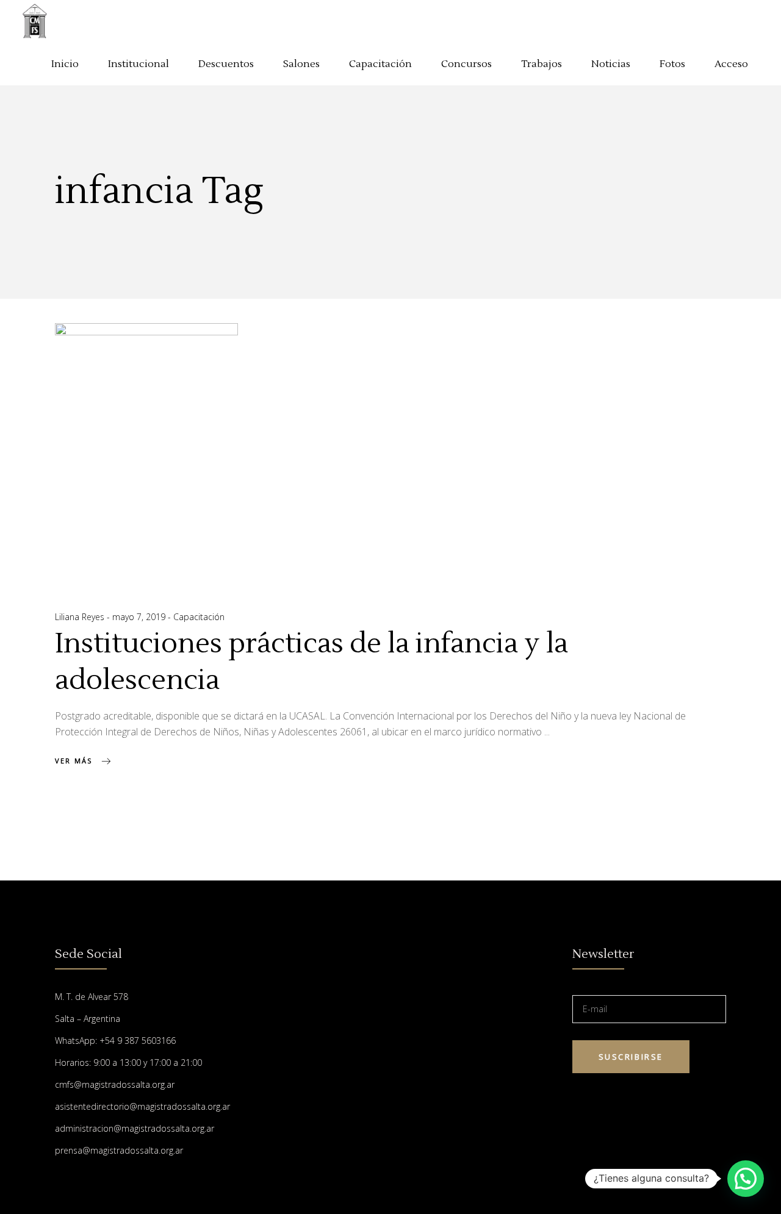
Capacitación (199, 617)
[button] (745, 1178)
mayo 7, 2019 (140, 617)
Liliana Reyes (81, 617)
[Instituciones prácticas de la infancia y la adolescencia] (146, 452)
